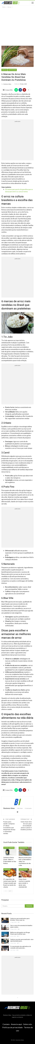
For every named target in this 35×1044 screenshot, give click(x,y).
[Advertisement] (17, 26)
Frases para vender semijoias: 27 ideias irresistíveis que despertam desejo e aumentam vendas (9, 827)
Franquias (7, 869)
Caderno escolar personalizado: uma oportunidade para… (21, 940)
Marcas (4, 70)
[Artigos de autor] (17, 802)
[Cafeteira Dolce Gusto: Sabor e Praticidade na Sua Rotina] (9, 851)
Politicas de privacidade (12, 1027)
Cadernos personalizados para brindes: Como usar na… (19, 919)
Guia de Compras (9, 847)
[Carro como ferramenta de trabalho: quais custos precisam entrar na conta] (5, 927)
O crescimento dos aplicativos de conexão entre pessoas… (20, 947)
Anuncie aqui (16, 1024)
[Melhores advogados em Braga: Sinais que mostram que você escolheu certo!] (5, 934)
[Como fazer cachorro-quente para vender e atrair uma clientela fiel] (25, 872)
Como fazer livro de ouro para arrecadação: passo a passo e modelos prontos (26, 825)
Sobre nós (27, 1024)
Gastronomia (12, 70)
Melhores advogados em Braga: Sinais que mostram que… (20, 933)
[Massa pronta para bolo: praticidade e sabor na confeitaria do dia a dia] (25, 851)
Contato (6, 1024)
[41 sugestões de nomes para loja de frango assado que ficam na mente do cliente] (9, 872)
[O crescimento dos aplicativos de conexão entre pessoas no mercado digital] (5, 948)
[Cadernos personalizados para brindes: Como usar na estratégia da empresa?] (5, 920)
